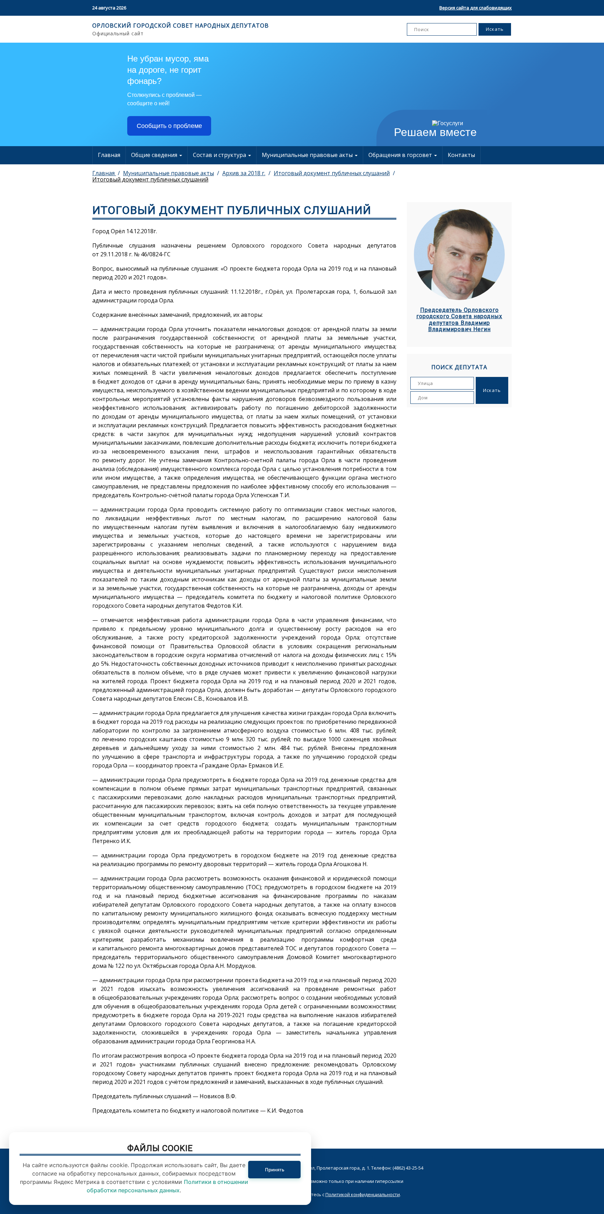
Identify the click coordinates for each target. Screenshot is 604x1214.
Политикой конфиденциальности (362, 1194)
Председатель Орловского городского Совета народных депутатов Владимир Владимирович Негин (459, 320)
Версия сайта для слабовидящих (475, 8)
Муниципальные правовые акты (308, 155)
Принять (274, 1169)
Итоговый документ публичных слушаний (332, 173)
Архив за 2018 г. (243, 173)
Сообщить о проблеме (169, 125)
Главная (109, 155)
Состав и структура (220, 155)
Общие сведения (155, 155)
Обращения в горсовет (400, 155)
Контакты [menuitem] (461, 155)
